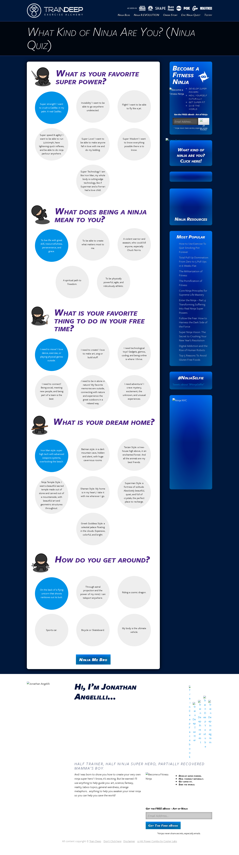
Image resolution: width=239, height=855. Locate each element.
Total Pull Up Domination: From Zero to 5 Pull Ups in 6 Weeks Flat (194, 261)
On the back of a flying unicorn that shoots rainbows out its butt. (51, 593)
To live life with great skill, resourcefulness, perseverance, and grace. (51, 245)
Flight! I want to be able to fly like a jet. (134, 106)
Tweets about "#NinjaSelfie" (188, 384)
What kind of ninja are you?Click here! (191, 155)
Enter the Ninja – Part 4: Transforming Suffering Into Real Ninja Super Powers (192, 306)
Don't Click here (112, 841)
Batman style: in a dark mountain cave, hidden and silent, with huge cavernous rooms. (93, 454)
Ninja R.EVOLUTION (146, 15)
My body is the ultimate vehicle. (134, 630)
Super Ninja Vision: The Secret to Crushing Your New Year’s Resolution (192, 336)
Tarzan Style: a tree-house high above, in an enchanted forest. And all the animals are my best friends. (134, 454)
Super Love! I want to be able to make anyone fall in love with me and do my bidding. (92, 144)
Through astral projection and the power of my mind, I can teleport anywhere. (93, 592)
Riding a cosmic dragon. (134, 592)
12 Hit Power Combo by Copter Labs (157, 841)
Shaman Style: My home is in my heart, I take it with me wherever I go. (92, 492)
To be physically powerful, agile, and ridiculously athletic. (113, 282)
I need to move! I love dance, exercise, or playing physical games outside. (51, 354)
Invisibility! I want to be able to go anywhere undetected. (93, 106)
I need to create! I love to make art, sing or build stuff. (93, 353)
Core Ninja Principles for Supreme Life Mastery (193, 292)
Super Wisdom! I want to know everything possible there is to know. (134, 144)
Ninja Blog (124, 15)
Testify (208, 15)
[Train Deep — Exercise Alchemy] (55, 10)
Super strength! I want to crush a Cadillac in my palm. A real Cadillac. (51, 107)
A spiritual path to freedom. (72, 282)
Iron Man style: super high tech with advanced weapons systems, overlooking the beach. (51, 455)
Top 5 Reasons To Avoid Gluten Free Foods (192, 357)
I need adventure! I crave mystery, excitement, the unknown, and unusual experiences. (134, 391)
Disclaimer (129, 841)
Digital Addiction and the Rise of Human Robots (193, 348)
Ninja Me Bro (93, 659)
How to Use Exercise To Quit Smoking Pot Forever (192, 247)
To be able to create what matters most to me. (93, 244)
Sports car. (51, 630)
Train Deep (95, 841)
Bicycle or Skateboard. (93, 630)
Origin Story (170, 15)
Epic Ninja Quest (190, 15)
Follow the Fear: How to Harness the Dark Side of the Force (193, 322)
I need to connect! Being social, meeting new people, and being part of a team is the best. (51, 391)
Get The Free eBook (163, 825)
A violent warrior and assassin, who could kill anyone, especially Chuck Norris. (134, 244)
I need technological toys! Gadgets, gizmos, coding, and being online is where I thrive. (134, 353)
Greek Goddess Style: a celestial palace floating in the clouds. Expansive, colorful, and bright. (92, 529)
